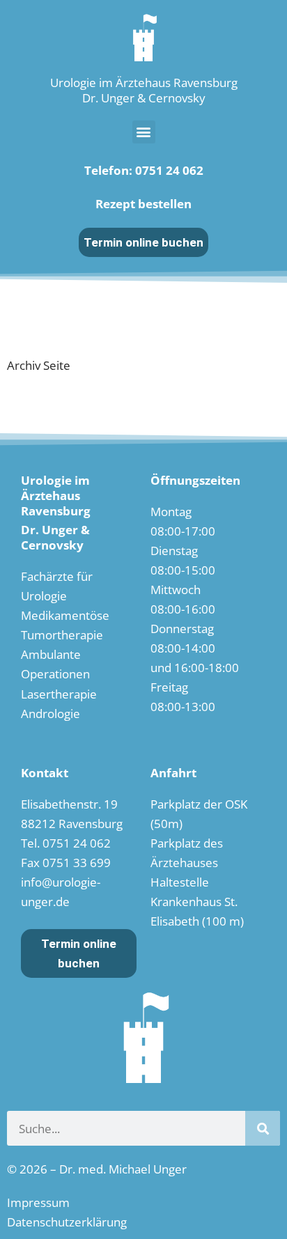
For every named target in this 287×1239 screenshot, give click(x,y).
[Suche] (262, 1128)
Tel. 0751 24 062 (66, 843)
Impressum (38, 1202)
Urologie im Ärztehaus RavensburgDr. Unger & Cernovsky (144, 90)
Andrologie (50, 714)
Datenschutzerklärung (67, 1222)
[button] (143, 131)
